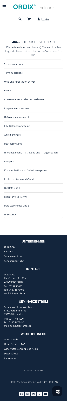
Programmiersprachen (16, 108)
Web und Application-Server (19, 81)
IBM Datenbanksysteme (17, 126)
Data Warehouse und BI (17, 205)
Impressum (10, 358)
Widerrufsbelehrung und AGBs (21, 348)
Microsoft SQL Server (15, 196)
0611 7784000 (16, 318)
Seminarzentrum (13, 256)
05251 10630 (15, 286)
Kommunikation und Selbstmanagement (26, 170)
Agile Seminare (12, 134)
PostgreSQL (10, 161)
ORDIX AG (9, 246)
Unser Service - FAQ (15, 344)
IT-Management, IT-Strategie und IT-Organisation (31, 152)
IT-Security (10, 214)
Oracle (7, 90)
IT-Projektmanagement (16, 117)
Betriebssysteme (13, 143)
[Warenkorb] (29, 19)
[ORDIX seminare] (33, 6)
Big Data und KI (12, 187)
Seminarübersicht (14, 64)
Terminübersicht (13, 72)
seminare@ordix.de (20, 325)
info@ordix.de (17, 293)
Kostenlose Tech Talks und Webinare (24, 99)
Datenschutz (11, 353)
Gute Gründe (11, 339)
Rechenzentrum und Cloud (19, 179)
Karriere (8, 251)
